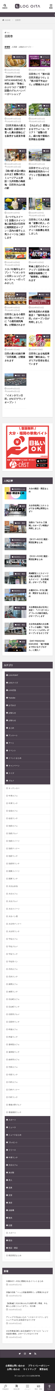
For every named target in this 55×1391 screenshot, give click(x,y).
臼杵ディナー (14, 1089)
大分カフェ (13, 894)
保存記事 (16, 1389)
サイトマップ (29, 1369)
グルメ (22, 106)
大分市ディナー (15, 924)
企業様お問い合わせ (15, 1365)
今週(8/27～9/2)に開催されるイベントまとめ (24, 1281)
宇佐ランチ (13, 954)
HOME (8, 20)
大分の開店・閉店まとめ (39, 490)
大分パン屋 (13, 916)
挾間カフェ (13, 984)
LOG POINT (13, 675)
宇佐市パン (13, 961)
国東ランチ (13, 878)
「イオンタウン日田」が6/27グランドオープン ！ (15, 399)
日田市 (18, 20)
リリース (12, 1150)
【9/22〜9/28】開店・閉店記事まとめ (39, 557)
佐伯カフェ (13, 811)
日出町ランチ (14, 1007)
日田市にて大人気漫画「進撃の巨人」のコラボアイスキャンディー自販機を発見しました (39, 226)
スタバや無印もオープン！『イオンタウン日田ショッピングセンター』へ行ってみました (15, 276)
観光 (47, 106)
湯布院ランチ (14, 1052)
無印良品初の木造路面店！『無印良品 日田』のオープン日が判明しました (39, 316)
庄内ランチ (13, 976)
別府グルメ (13, 833)
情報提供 (5, 1389)
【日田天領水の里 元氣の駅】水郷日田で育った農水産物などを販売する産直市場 (15, 130)
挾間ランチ (13, 991)
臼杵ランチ (13, 1097)
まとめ (11, 728)
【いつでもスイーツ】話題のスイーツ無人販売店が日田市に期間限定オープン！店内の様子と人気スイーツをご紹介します (15, 227)
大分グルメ (13, 901)
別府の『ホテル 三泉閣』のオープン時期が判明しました (39, 525)
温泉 (10, 1187)
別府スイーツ (14, 841)
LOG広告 (12, 690)
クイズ (11, 773)
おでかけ (12, 705)
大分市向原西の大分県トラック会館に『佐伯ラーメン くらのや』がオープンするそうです (39, 628)
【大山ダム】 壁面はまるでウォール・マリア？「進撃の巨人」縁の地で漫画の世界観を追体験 (39, 132)
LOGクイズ (13, 683)
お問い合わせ (13, 1369)
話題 (47, 151)
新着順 (7, 47)
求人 (10, 1180)
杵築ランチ (13, 1037)
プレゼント (13, 1142)
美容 (10, 1203)
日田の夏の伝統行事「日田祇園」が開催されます (15, 357)
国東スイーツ (14, 871)
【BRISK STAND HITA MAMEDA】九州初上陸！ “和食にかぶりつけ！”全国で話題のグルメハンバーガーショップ (15, 85)
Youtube (12, 698)
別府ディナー (14, 848)
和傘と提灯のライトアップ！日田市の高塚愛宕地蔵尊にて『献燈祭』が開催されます (39, 273)
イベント (46, 57)
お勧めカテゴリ (25, 47)
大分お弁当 (13, 886)
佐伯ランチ (13, 818)
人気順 (14, 47)
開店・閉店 (21, 249)
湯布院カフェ (14, 1044)
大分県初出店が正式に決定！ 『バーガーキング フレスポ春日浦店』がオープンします (39, 611)
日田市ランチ (14, 1022)
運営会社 (43, 1369)
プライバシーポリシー (39, 1365)
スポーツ (12, 1120)
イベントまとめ (15, 758)
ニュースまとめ (15, 1135)
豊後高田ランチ (15, 1112)
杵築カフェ (13, 1029)
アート (11, 743)
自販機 (11, 1210)
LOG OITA (35, 1376)
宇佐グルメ (13, 946)
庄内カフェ (13, 969)
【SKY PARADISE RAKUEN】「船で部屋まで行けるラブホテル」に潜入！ (39, 645)
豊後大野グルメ (15, 1105)
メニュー (27, 1389)
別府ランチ (13, 856)
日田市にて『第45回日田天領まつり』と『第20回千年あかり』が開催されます (39, 79)
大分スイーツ (14, 909)
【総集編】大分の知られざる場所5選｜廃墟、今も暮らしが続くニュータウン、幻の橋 (27, 1304)
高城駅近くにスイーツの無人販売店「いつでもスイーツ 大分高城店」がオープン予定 (39, 578)
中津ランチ (13, 803)
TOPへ (49, 1389)
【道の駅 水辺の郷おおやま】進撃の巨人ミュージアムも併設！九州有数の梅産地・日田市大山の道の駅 (15, 179)
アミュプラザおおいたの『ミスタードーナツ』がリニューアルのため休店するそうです (27, 1318)
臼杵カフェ (13, 1082)
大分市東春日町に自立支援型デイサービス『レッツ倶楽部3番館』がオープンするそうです (27, 1332)
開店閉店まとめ (19, 489)
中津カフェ (13, 796)
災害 (10, 1195)
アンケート (13, 735)
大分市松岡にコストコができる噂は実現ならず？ (39, 508)
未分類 (11, 1172)
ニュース (12, 1127)
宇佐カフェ (13, 939)
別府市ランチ (14, 863)
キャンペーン (14, 765)
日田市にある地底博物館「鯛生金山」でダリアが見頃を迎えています (39, 358)
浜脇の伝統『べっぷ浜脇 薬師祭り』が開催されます (27, 1292)
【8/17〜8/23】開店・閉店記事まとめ (39, 541)
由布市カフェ (14, 1059)
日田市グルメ (20, 57)
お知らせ (12, 713)
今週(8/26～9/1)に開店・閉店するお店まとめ (39, 593)
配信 (10, 1240)
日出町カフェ (14, 999)
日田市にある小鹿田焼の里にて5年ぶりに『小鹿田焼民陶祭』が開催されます (15, 319)
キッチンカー (14, 788)
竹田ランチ (13, 1074)
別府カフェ (13, 826)
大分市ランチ (14, 931)
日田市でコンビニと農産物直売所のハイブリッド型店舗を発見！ (39, 173)
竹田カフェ (13, 1067)
